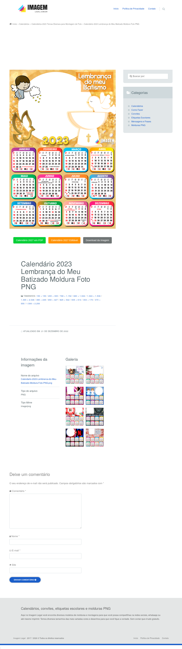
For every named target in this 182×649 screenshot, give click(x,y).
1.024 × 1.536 (94, 296)
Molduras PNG (138, 125)
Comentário (19, 491)
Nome (15, 536)
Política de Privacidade (133, 8)
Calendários (137, 106)
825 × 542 (65, 299)
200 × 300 (53, 296)
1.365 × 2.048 (27, 299)
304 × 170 (88, 299)
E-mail (16, 550)
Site (14, 564)
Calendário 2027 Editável (64, 240)
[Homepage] (32, 8)
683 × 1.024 (79, 296)
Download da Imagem (97, 240)
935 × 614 (76, 299)
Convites (135, 113)
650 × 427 (53, 299)
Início (116, 8)
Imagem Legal (19, 638)
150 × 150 (41, 296)
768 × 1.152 (66, 296)
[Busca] (161, 6)
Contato (152, 8)
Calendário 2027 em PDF (29, 240)
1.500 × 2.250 (33, 303)
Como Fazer (137, 109)
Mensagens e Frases (141, 121)
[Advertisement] (87, 46)
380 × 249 (41, 299)
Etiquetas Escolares (140, 117)
